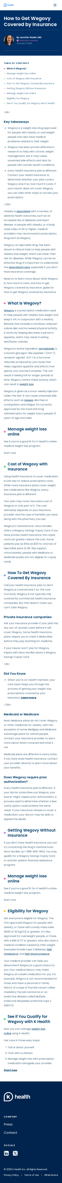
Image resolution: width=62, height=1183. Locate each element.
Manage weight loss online (21, 73)
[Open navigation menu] (55, 5)
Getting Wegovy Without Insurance (26, 88)
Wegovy (9, 310)
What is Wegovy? (17, 68)
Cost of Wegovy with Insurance (24, 78)
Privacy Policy (11, 1175)
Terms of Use (31, 1175)
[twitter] (15, 1153)
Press (8, 1124)
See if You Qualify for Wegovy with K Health (31, 103)
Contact (10, 1132)
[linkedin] (6, 1153)
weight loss (27, 384)
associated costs (19, 267)
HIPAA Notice (51, 1175)
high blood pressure (37, 954)
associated (23, 211)
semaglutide (46, 348)
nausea (28, 400)
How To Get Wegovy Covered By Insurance (30, 83)
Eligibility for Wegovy (18, 98)
